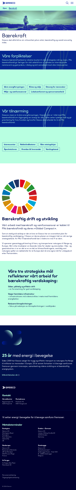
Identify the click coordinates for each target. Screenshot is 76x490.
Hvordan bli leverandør (31, 149)
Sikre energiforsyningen (14, 87)
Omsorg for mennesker (55, 87)
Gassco (8, 3)
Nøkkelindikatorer (28, 144)
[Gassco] (8, 388)
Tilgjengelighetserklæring (10, 477)
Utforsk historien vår (10, 375)
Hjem (5, 8)
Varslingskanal (52, 149)
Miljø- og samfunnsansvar (15, 92)
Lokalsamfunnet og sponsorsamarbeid (47, 92)
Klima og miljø (35, 87)
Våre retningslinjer (48, 144)
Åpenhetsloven (10, 149)
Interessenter (10, 144)
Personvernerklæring (9, 475)
